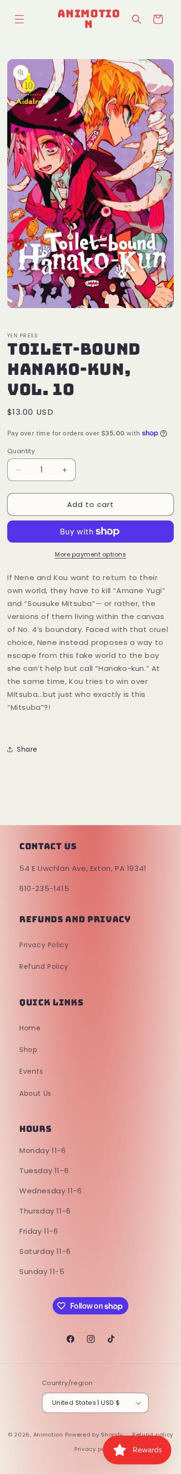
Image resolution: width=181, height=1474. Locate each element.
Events (31, 1071)
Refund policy (152, 1434)
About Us (35, 1093)
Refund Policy (44, 966)
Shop (28, 1049)
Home (30, 1028)
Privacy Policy (44, 945)
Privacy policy (95, 1449)
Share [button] (27, 749)
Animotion (48, 1434)
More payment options (90, 554)
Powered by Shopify (94, 1434)
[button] (19, 19)
